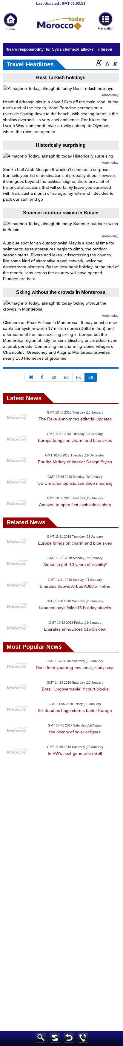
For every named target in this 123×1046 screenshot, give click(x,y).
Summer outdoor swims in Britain (61, 212)
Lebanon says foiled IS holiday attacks (75, 607)
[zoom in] (99, 63)
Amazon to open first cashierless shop (75, 504)
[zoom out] (115, 63)
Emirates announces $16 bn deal (75, 629)
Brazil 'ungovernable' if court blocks (75, 689)
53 (54, 377)
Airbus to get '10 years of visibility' (75, 564)
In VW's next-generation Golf (75, 753)
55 (78, 377)
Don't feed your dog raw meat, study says (75, 667)
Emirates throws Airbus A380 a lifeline (75, 586)
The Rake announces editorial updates (75, 419)
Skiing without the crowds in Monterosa (60, 292)
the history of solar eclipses (75, 731)
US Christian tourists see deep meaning (75, 483)
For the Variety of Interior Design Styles (75, 461)
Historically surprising (61, 145)
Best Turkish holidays (60, 77)
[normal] (107, 63)
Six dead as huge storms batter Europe (75, 710)
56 (90, 377)
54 (66, 377)
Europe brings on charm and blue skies (75, 440)
